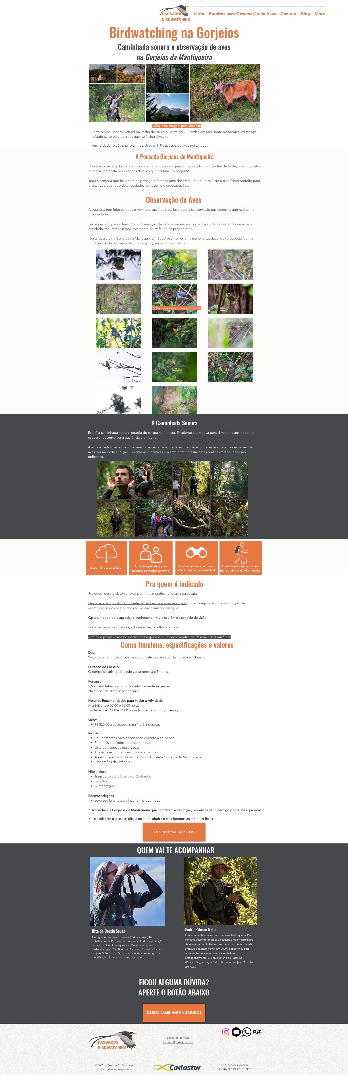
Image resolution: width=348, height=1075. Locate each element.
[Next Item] (253, 92)
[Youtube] (236, 1032)
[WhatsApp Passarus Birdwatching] (246, 1032)
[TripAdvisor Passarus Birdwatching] (257, 1032)
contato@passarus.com (178, 1042)
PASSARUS (108, 1043)
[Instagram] (225, 1032)
